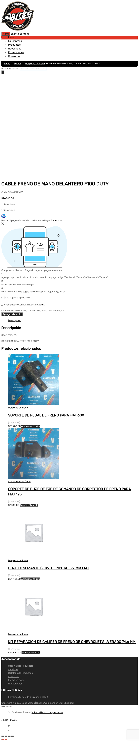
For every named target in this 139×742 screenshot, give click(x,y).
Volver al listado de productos (47, 712)
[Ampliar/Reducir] (12, 736)
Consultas (14, 56)
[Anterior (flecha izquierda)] (2, 739)
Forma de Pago (16, 680)
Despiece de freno (35, 63)
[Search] (2, 72)
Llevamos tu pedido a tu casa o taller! (28, 697)
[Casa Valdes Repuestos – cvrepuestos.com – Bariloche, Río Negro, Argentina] (17, 29)
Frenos (17, 63)
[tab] (73, 320)
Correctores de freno (19, 481)
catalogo (13, 669)
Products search (10, 68)
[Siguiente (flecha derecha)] (6, 739)
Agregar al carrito (12, 314)
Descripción (14, 320)
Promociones (16, 52)
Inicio (11, 37)
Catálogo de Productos (20, 673)
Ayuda (40, 304)
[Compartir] (6, 736)
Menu (6, 33)
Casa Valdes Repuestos (20, 665)
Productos (14, 44)
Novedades (14, 48)
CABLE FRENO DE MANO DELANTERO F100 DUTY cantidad (32, 310)
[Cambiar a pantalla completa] (9, 736)
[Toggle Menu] (2, 38)
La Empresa (15, 41)
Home (7, 63)
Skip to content (20, 33)
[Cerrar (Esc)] (2, 736)
